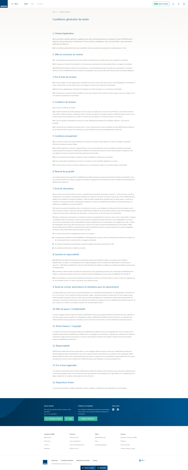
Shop (32, 4)
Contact (95, 460)
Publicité (123, 441)
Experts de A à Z (74, 448)
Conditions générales (67, 460)
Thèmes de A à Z (74, 437)
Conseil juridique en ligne (128, 448)
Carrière (46, 445)
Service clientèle (125, 445)
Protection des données (83, 460)
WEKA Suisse (47, 437)
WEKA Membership (100, 437)
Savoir (26, 4)
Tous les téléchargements (77, 445)
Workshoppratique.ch (101, 445)
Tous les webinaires (75, 441)
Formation (40, 4)
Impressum (54, 460)
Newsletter (47, 448)
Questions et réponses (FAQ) (129, 437)
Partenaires (47, 441)
